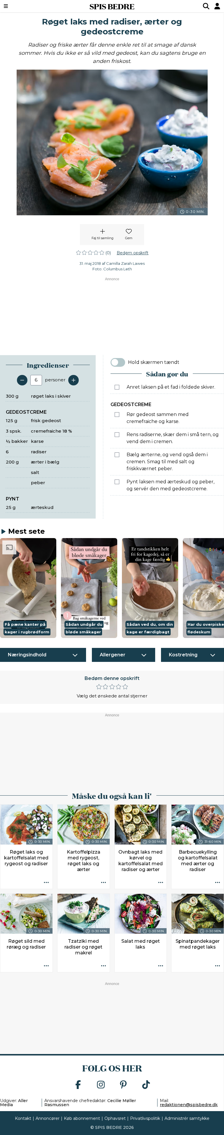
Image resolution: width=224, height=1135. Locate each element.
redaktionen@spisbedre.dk (189, 1104)
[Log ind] (217, 6)
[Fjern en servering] (22, 380)
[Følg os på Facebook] (78, 1085)
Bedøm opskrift (132, 252)
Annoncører (48, 1118)
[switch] (118, 362)
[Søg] (206, 6)
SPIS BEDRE (112, 6)
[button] (28, 588)
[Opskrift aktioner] (46, 883)
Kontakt (23, 1118)
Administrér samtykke (186, 1118)
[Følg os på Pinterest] (123, 1085)
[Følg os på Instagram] (100, 1085)
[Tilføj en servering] (73, 380)
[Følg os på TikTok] (146, 1085)
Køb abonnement (82, 1118)
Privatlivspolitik (145, 1118)
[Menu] (25, 6)
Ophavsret (115, 1118)
